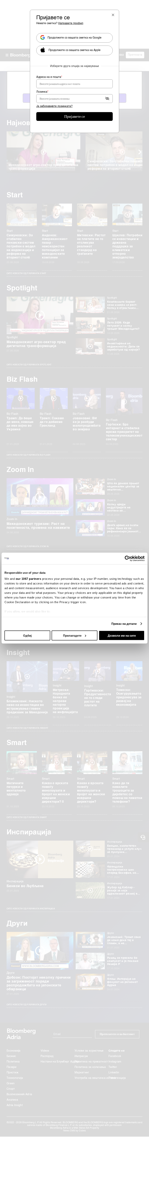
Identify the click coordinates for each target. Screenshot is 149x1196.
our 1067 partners (28, 578)
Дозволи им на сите (122, 635)
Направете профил (70, 23)
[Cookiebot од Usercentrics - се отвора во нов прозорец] (128, 558)
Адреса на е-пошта (49, 77)
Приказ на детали (124, 623)
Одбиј (27, 635)
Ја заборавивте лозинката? (54, 106)
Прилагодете (72, 635)
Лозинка (42, 92)
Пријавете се (74, 116)
